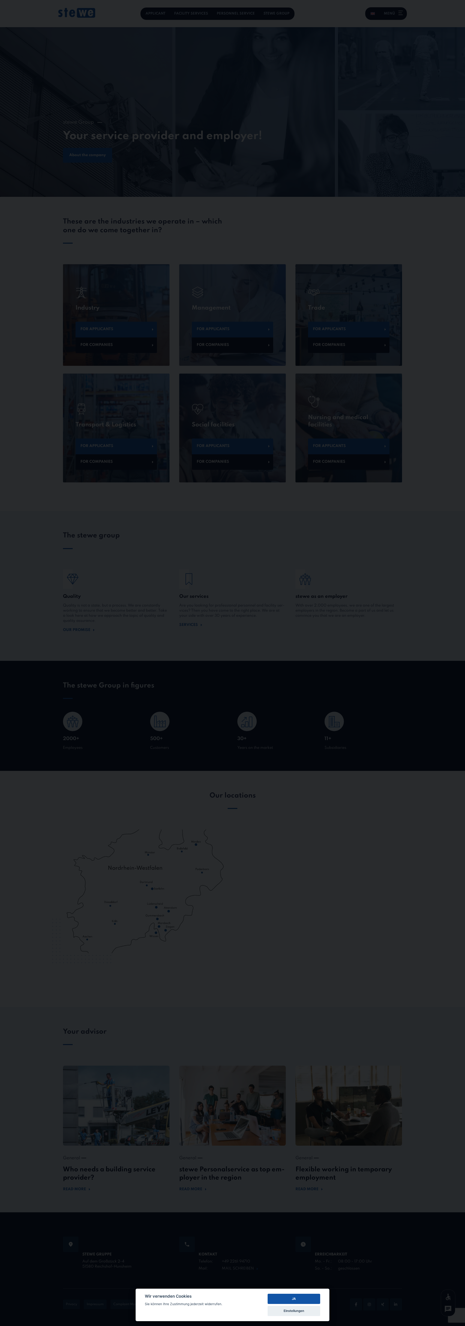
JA (294, 1299)
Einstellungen (294, 1311)
